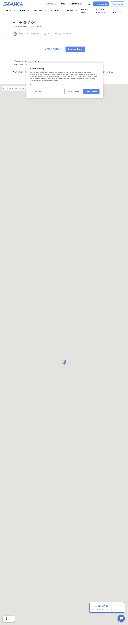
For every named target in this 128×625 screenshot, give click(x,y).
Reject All (38, 92)
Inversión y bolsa (85, 11)
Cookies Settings (73, 92)
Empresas (63, 4)
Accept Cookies (91, 92)
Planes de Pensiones (101, 11)
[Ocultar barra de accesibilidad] (12, 618)
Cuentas (8, 10)
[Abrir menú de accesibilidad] (6, 619)
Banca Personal (117, 11)
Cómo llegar (76, 49)
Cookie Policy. (62, 85)
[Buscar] (89, 3)
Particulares (51, 4)
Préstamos (37, 10)
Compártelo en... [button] (105, 72)
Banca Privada (76, 4)
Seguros (70, 10)
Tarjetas (22, 10)
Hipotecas (54, 10)
